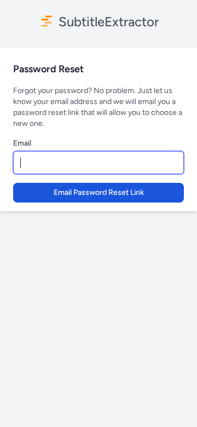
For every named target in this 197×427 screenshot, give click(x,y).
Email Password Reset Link (99, 192)
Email (22, 143)
